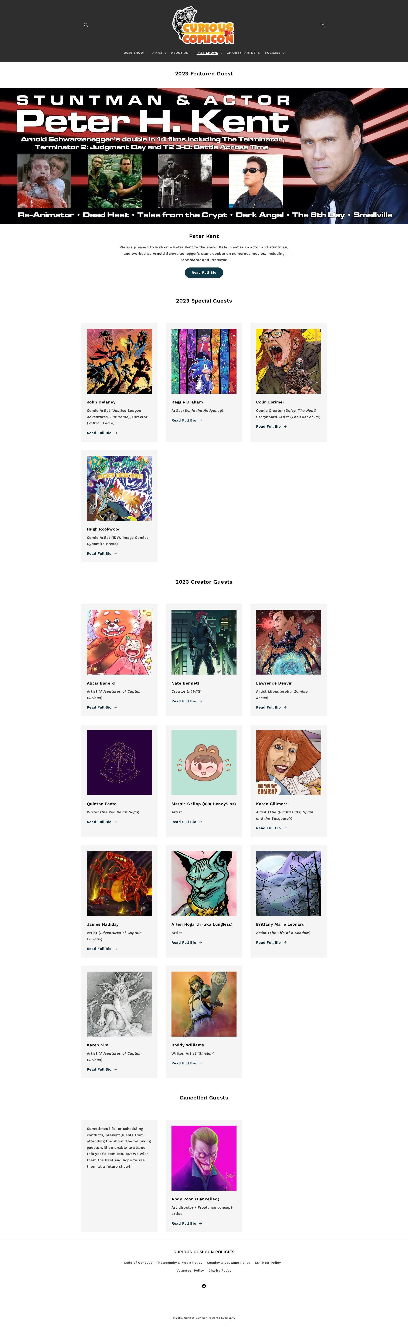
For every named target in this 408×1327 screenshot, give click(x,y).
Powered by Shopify (221, 1317)
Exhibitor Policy (268, 1263)
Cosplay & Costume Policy (228, 1263)
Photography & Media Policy (179, 1263)
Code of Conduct (138, 1263)
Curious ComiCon (195, 1317)
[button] (86, 25)
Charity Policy (219, 1270)
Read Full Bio (204, 272)
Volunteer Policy (190, 1270)
